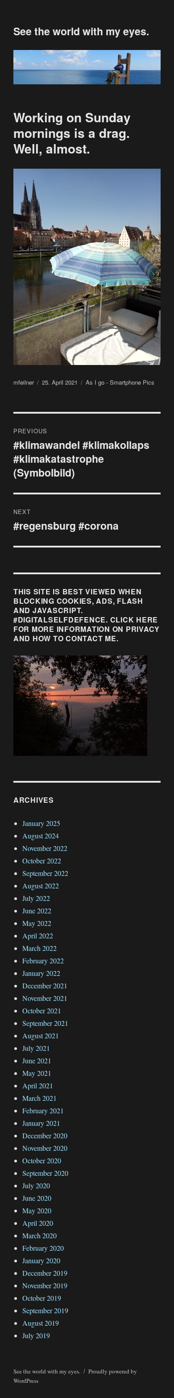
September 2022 (45, 873)
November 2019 (44, 1285)
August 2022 (40, 885)
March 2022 (39, 948)
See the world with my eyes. (81, 31)
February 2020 (43, 1248)
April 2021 (37, 1085)
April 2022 (37, 935)
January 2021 (41, 1123)
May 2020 (36, 1210)
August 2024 (40, 835)
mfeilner (23, 382)
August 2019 (40, 1322)
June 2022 (36, 910)
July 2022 (36, 898)
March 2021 (39, 1098)
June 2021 (36, 1060)
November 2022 (44, 848)
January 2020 (41, 1260)
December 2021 (44, 985)
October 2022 (41, 860)
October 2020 (41, 1160)
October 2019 (41, 1298)
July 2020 (36, 1185)
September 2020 (45, 1173)
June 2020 (36, 1198)
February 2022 (43, 960)
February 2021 (43, 1110)
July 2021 (36, 1048)
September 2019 (45, 1310)
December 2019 (44, 1273)
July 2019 (36, 1335)
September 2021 (45, 1023)
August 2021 (40, 1035)
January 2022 (41, 973)
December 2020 (44, 1135)
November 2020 (44, 1148)
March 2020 (39, 1235)
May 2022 (36, 923)
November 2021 (44, 998)
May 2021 (36, 1073)
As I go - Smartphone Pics (120, 382)
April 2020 (37, 1223)
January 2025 (41, 823)
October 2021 (41, 1010)
